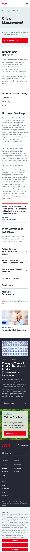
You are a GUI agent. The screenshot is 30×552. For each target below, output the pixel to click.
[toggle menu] (27, 3)
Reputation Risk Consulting (14, 329)
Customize (15, 540)
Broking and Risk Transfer (12, 11)
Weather (4, 492)
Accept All (15, 549)
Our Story (5, 464)
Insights (16, 472)
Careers (4, 468)
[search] (22, 3)
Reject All (15, 545)
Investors (5, 472)
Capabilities (18, 464)
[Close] (28, 509)
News (3, 475)
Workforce (5, 496)
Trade (4, 485)
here (3, 302)
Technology (5, 489)
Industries (17, 468)
